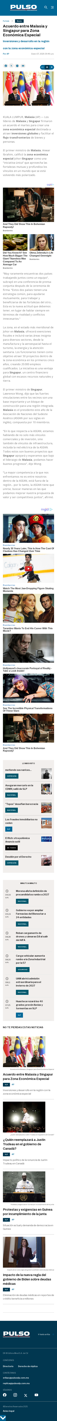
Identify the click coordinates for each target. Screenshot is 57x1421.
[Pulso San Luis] (23, 8)
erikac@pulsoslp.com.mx (16, 1377)
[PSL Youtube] (36, 1395)
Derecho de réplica (28, 1366)
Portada (6, 21)
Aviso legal (8, 1411)
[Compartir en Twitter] (11, 65)
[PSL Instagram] (15, 1395)
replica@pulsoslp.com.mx (16, 1383)
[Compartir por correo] (23, 66)
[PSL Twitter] (26, 1395)
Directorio (8, 1366)
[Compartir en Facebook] (5, 66)
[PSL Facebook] (4, 1395)
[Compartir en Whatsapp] (17, 66)
